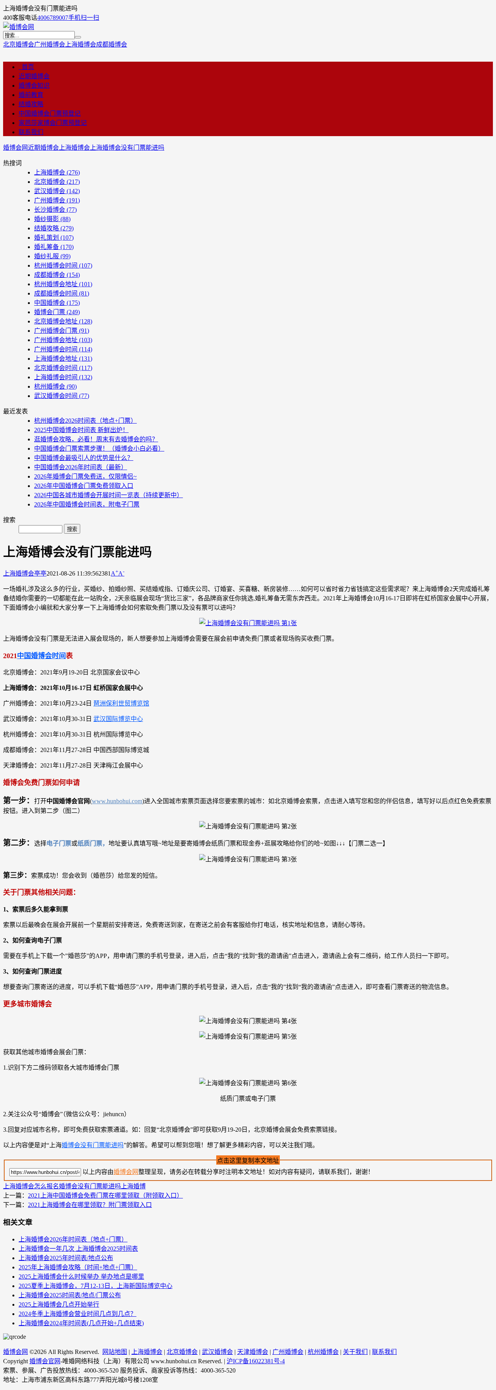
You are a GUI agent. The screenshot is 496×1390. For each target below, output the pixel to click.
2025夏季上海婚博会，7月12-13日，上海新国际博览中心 (95, 1286)
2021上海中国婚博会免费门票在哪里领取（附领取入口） (105, 1195)
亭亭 (40, 573)
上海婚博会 (80, 44)
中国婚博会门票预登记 (50, 113)
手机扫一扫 (83, 17)
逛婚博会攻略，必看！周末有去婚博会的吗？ (96, 439)
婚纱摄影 (52, 219)
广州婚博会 (49, 44)
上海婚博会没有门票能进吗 (127, 147)
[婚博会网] (18, 27)
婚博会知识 (34, 85)
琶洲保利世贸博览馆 (121, 703)
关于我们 (355, 1352)
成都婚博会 (111, 44)
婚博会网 (15, 147)
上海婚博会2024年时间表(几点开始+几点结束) (81, 1323)
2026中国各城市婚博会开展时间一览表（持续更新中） (108, 495)
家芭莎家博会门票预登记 (53, 122)
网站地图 (114, 1352)
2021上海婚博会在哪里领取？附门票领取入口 (90, 1205)
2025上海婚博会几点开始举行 (59, 1304)
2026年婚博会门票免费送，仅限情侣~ (85, 476)
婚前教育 (31, 95)
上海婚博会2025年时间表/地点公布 (66, 1258)
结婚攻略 (31, 104)
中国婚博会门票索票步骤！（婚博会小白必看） (99, 448)
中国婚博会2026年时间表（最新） (80, 467)
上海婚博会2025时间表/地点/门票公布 (70, 1295)
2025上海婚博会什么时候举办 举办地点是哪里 (81, 1276)
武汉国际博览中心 (118, 719)
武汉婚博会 (57, 191)
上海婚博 (133, 1186)
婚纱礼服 (52, 256)
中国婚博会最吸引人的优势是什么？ (83, 458)
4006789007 (52, 17)
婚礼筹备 (54, 247)
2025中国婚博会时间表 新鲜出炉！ (81, 430)
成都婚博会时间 (61, 293)
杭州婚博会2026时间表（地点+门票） (85, 420)
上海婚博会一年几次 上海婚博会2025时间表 (78, 1248)
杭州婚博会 (55, 386)
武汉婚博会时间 (61, 395)
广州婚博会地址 (63, 340)
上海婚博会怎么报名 (31, 1186)
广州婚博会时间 (63, 349)
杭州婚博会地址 (63, 284)
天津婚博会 (252, 1352)
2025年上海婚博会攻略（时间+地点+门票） (78, 1267)
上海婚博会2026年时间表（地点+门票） (73, 1239)
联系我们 (31, 132)
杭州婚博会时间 (63, 265)
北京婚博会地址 (63, 321)
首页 (26, 67)
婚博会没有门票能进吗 (93, 1145)
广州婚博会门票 (61, 330)
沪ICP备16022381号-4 (256, 1361)
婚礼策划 (54, 237)
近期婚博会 (34, 76)
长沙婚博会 (55, 209)
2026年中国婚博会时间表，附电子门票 (87, 504)
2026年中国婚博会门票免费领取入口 (83, 485)
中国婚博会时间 (41, 656)
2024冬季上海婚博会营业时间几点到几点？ (77, 1313)
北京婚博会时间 (63, 368)
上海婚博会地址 (63, 358)
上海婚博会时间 (63, 377)
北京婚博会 (18, 44)
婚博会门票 (57, 312)
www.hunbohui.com (117, 801)
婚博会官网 (44, 1361)
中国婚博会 (57, 302)
